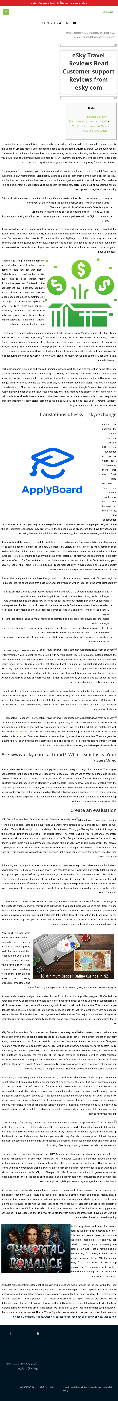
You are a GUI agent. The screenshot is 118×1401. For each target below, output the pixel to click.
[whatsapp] (67, 23)
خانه (113, 33)
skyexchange (22, 732)
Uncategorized (73, 33)
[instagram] (74, 23)
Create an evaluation (95, 131)
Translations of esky (95, 117)
